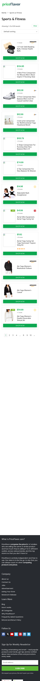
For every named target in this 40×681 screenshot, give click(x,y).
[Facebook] (3, 634)
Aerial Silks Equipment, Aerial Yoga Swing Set (26, 218)
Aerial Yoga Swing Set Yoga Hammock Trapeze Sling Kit (26, 243)
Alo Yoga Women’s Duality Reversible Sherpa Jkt (24, 318)
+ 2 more (19, 69)
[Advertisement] (20, 512)
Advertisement (7, 588)
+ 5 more (19, 213)
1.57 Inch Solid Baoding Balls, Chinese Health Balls (25, 49)
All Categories (7, 610)
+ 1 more (19, 43)
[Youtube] (12, 634)
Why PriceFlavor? (8, 614)
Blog (3, 604)
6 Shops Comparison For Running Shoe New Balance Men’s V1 (26, 147)
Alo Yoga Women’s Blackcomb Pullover (24, 267)
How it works (6, 607)
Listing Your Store (8, 591)
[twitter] (7, 634)
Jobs (3, 585)
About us (5, 579)
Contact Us (6, 582)
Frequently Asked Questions (12, 617)
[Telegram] (29, 634)
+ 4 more (19, 189)
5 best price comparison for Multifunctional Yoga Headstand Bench (26, 123)
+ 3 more (19, 117)
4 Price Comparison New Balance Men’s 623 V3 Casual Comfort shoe (26, 99)
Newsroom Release (9, 595)
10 (31, 335)
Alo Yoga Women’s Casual (24, 291)
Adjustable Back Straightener (23, 194)
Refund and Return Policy (11, 620)
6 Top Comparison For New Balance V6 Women (26, 170)
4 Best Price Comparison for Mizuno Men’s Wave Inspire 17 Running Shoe (26, 75)
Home (4, 13)
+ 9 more (20, 237)
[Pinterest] (20, 634)
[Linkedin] (24, 634)
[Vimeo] (16, 634)
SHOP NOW (20, 58)
